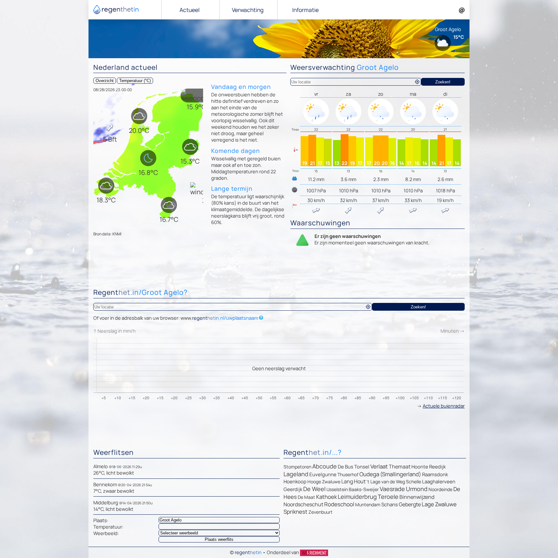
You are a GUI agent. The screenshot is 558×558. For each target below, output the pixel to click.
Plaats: (100, 520)
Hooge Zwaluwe (323, 481)
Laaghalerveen (438, 481)
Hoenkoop (295, 481)
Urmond (417, 489)
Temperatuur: (108, 526)
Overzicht (105, 80)
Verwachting (248, 10)
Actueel (190, 10)
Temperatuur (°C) (135, 80)
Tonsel (361, 466)
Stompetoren (297, 467)
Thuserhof (347, 474)
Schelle (413, 481)
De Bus (345, 466)
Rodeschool (339, 504)
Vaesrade (392, 489)
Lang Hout (353, 481)
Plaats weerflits (219, 539)
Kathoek (326, 496)
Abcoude (324, 466)
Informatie (305, 10)
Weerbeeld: (106, 533)
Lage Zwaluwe (439, 504)
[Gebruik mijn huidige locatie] (417, 82)
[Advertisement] (279, 268)
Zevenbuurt (320, 512)
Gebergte (410, 504)
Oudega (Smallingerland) (390, 474)
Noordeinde (440, 489)
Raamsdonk (435, 474)
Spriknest (295, 511)
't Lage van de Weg (386, 481)
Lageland (296, 474)
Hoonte (419, 466)
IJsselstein (337, 489)
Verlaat (379, 466)
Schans (389, 504)
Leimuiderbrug (357, 496)
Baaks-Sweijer (364, 489)
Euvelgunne (322, 474)
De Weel (314, 489)
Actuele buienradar (444, 405)
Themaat (399, 466)
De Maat (306, 497)
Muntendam (367, 504)
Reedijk (437, 466)
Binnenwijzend (416, 496)
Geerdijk (293, 489)
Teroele (388, 496)
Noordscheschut (303, 504)
